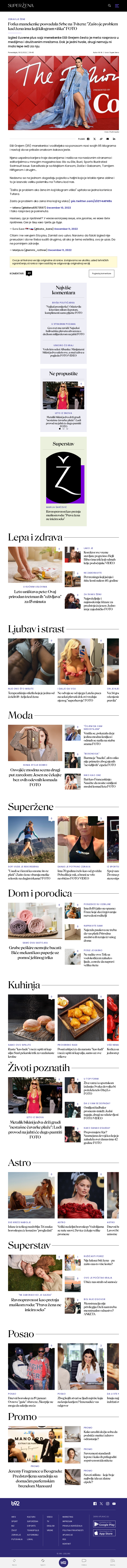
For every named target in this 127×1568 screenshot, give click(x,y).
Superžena (32, 1521)
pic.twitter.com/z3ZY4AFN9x (91, 201)
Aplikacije (68, 1534)
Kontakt (67, 1543)
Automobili (32, 1534)
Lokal (30, 1539)
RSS (64, 1539)
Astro (62, 1222)
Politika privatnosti (73, 1530)
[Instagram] (107, 1503)
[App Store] (104, 1533)
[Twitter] (101, 1503)
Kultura (31, 1517)
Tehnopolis (33, 1530)
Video (50, 1517)
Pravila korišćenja (72, 1526)
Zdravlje (16, 1534)
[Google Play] (104, 1524)
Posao (12, 1393)
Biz (13, 1526)
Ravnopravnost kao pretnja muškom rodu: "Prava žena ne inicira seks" (63, 515)
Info (13, 1517)
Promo (35, 1466)
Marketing (68, 1517)
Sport (14, 1521)
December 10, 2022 (59, 207)
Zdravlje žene (16, 19)
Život (14, 1530)
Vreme (50, 1530)
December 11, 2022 (66, 229)
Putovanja (17, 1539)
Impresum (67, 1521)
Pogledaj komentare (101, 273)
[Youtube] (114, 1503)
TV (48, 1521)
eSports (31, 1526)
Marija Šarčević (56, 507)
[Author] (63, 477)
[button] (60, 429)
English (51, 1526)
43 (29, 273)
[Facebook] (94, 1503)
